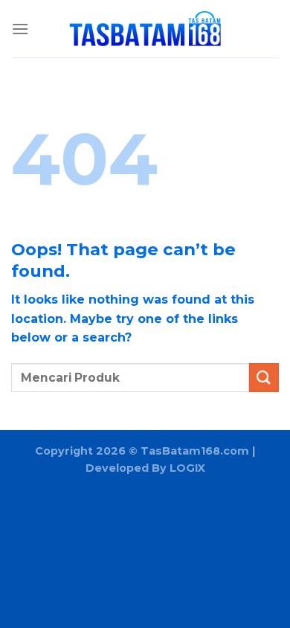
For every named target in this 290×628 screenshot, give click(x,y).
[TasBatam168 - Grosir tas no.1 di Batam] (145, 29)
